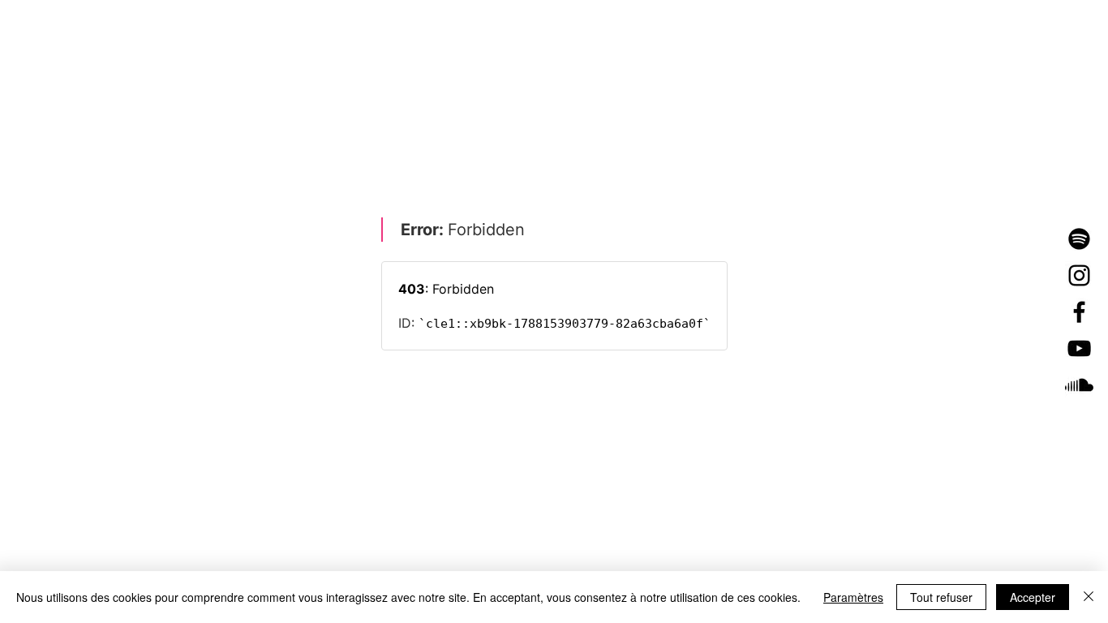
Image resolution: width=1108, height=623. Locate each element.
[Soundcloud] (1079, 385)
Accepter (1032, 597)
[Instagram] (1079, 275)
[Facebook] (1079, 312)
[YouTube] (1079, 348)
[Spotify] (1079, 239)
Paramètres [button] (853, 597)
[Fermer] (1088, 597)
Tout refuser (941, 597)
